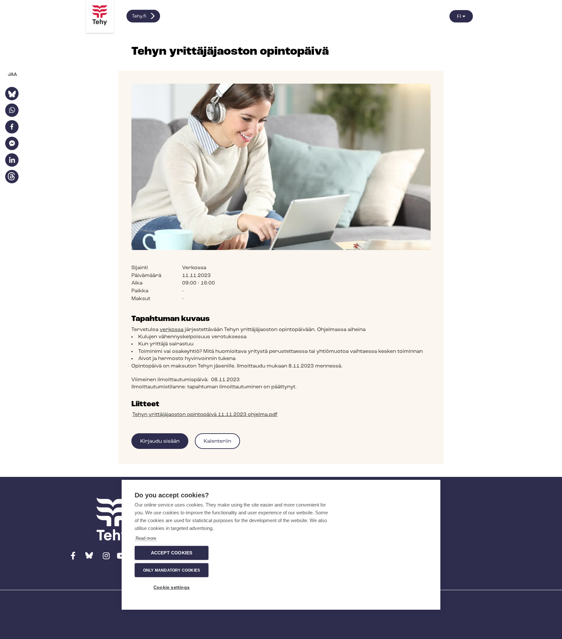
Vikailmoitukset (400, 534)
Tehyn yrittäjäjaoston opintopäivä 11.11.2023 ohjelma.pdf (204, 414)
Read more (146, 538)
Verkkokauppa (398, 500)
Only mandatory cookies (171, 570)
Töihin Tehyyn (397, 517)
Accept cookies (172, 552)
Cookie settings (172, 587)
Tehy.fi (139, 16)
